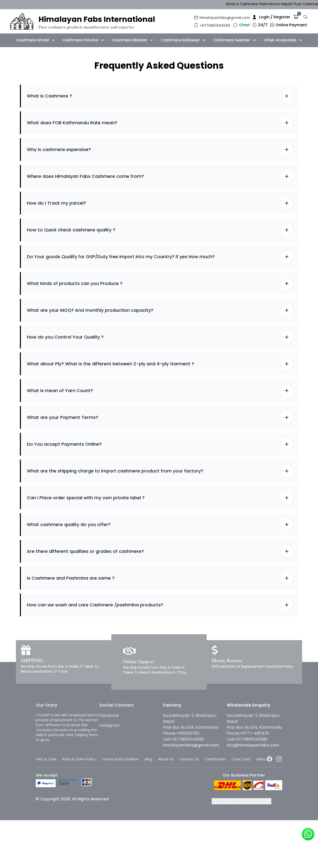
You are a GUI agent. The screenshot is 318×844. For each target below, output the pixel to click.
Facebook (109, 715)
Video (261, 759)
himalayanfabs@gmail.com (224, 17)
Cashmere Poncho (80, 40)
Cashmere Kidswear (180, 40)
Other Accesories (280, 40)
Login (264, 17)
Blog (148, 759)
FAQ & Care (46, 759)
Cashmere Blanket (129, 40)
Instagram (109, 725)
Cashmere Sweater (231, 40)
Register (282, 17)
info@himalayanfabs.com (253, 745)
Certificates (215, 759)
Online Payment (291, 25)
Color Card (241, 759)
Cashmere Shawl (32, 40)
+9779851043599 (214, 25)
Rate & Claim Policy (79, 759)
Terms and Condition (120, 759)
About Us (165, 759)
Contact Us (189, 759)
